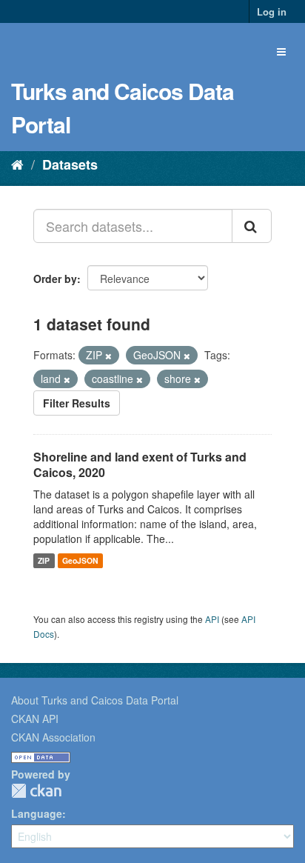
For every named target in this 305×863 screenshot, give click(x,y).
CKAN (36, 791)
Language (36, 813)
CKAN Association (53, 737)
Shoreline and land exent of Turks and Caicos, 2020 (140, 464)
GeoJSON (80, 560)
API (212, 619)
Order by (55, 278)
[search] (252, 226)
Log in (271, 11)
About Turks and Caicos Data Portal (94, 700)
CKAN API (34, 718)
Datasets (70, 164)
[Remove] (108, 355)
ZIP (44, 560)
